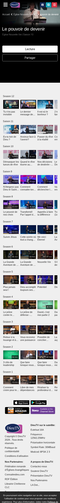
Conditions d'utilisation (16, 456)
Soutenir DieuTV (39, 471)
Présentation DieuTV (41, 475)
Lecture (30, 49)
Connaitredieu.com (14, 474)
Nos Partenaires (39, 480)
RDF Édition (11, 479)
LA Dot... (35, 485)
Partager (30, 58)
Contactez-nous (39, 466)
